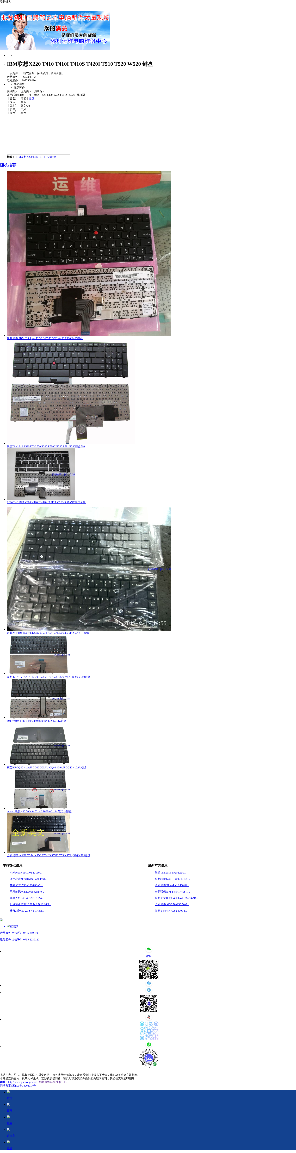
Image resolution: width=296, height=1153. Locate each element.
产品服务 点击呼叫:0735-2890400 (19, 932)
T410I (41, 156)
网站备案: (6, 1085)
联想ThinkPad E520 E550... (170, 872)
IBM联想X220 (24, 156)
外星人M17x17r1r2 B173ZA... (27, 898)
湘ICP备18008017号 (24, 1085)
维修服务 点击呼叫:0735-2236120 (19, 939)
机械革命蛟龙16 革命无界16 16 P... (30, 904)
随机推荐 (8, 165)
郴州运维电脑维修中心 (52, 1082)
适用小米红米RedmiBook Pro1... (28, 878)
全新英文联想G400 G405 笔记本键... (176, 898)
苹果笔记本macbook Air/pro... (27, 891)
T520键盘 (50, 156)
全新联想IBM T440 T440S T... (172, 891)
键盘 (31, 98)
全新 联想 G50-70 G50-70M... (172, 904)
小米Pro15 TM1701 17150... (26, 872)
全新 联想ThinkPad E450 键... (172, 885)
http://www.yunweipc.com (22, 1082)
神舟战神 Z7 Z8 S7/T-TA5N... (27, 910)
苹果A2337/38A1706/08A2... (26, 885)
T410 (35, 156)
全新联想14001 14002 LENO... (172, 878)
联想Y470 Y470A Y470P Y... (171, 910)
